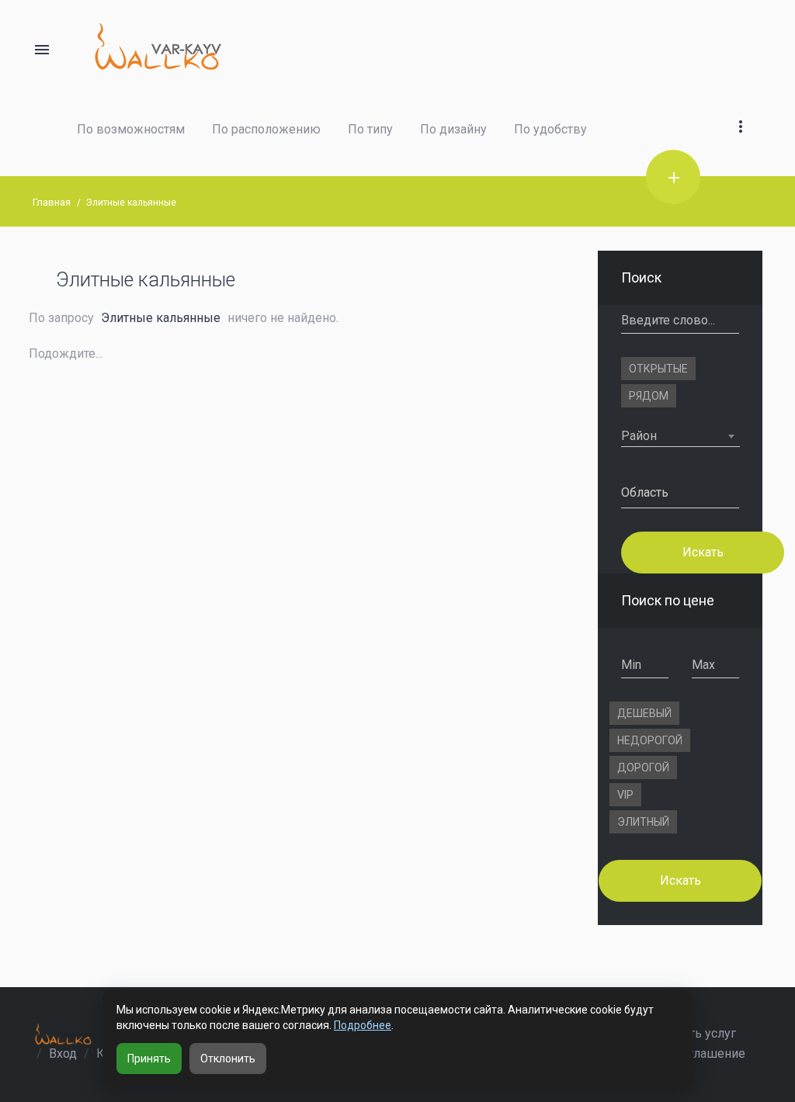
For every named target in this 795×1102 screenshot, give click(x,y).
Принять (149, 1058)
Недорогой (649, 740)
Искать (702, 551)
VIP (625, 794)
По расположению (266, 129)
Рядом (648, 396)
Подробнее (362, 1025)
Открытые (658, 368)
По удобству (550, 129)
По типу (370, 129)
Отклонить (227, 1058)
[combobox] (680, 436)
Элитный (643, 822)
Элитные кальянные (130, 202)
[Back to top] (736, 1036)
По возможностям (131, 129)
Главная (52, 202)
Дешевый (644, 713)
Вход (63, 1053)
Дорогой (643, 767)
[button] (741, 108)
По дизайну (453, 129)
